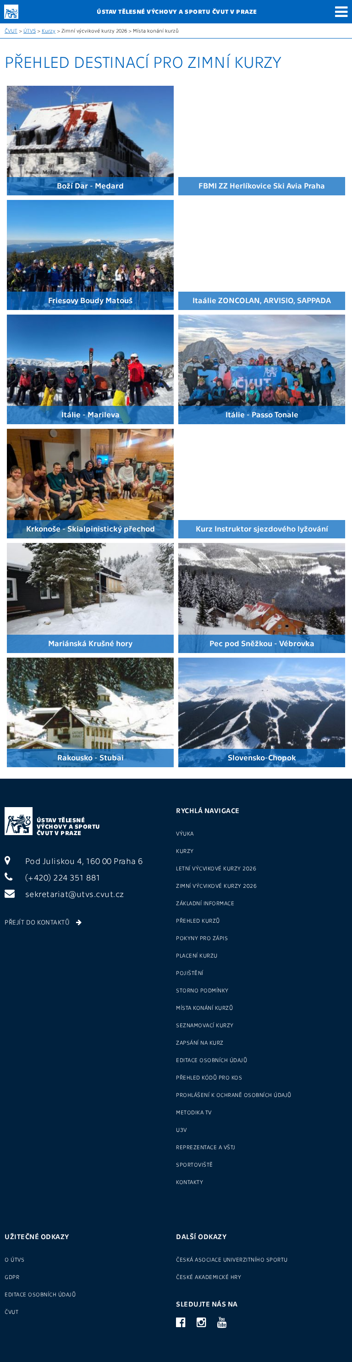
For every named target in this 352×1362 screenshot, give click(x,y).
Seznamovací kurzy (205, 1025)
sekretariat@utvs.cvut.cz (73, 893)
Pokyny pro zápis (202, 938)
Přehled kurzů (198, 920)
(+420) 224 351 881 (62, 877)
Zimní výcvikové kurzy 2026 (216, 885)
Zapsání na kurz (200, 1042)
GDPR (12, 1276)
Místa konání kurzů (204, 1007)
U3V (181, 1129)
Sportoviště (194, 1164)
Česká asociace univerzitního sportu (232, 1259)
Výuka (185, 833)
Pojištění (190, 972)
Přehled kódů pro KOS (209, 1077)
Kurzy (48, 30)
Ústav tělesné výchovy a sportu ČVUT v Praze (68, 826)
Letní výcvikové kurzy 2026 (216, 868)
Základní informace (205, 903)
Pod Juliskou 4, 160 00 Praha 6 (83, 860)
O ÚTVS (14, 1259)
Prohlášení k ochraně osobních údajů (234, 1094)
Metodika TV (194, 1112)
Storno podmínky (202, 990)
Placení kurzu (197, 955)
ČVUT (11, 30)
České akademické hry (208, 1276)
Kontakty (189, 1182)
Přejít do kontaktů (38, 921)
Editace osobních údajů (211, 1060)
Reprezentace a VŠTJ (206, 1147)
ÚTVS (29, 30)
